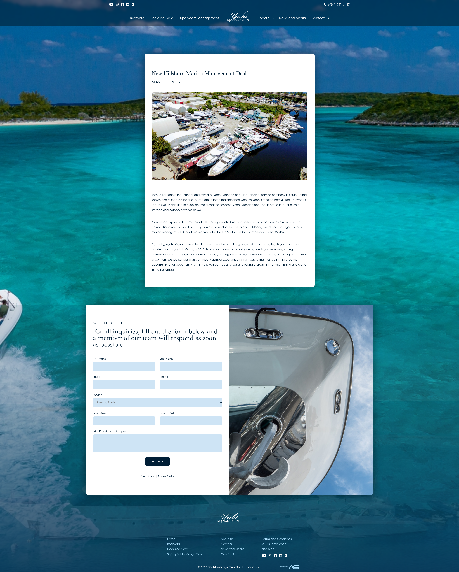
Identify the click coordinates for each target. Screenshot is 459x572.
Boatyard (137, 18)
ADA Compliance (274, 544)
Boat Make (100, 413)
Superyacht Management (199, 18)
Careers (226, 544)
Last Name (173, 359)
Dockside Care (161, 18)
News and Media (292, 18)
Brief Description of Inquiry (110, 431)
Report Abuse (148, 477)
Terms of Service (166, 477)
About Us (267, 18)
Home (171, 539)
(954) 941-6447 (338, 4)
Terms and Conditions (277, 539)
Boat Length (168, 413)
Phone (170, 377)
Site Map (268, 549)
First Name (106, 359)
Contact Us (320, 18)
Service (97, 395)
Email (103, 377)
